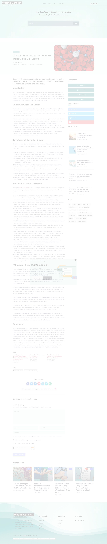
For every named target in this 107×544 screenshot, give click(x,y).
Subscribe (48, 278)
